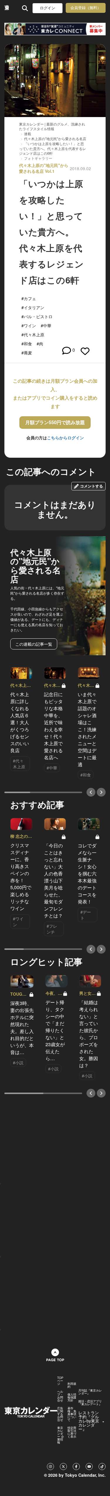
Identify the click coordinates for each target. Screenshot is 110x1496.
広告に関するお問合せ (60, 1414)
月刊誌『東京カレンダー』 (90, 1392)
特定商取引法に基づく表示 (71, 1432)
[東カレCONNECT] (55, 29)
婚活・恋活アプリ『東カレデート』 (90, 1403)
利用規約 (71, 1385)
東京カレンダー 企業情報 (60, 1435)
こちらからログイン (65, 437)
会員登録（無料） (85, 8)
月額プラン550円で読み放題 (55, 422)
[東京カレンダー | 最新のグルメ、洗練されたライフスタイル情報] (6, 8)
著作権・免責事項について (71, 1414)
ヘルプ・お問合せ (60, 1396)
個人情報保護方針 (71, 1397)
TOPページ (60, 1380)
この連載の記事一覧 (33, 644)
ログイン (47, 8)
